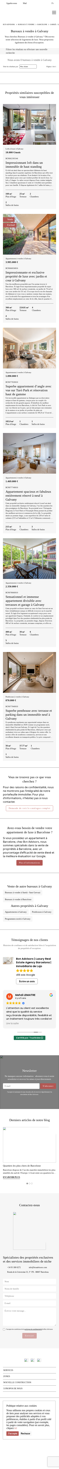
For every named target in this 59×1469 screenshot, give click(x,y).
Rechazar (25, 1433)
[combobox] (28, 66)
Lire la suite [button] (12, 1023)
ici (15, 1428)
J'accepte (12, 1433)
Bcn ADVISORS (9, 24)
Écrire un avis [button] (27, 981)
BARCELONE (42, 24)
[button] (52, 124)
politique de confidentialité (33, 1329)
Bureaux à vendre (26, 24)
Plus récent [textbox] (24, 66)
